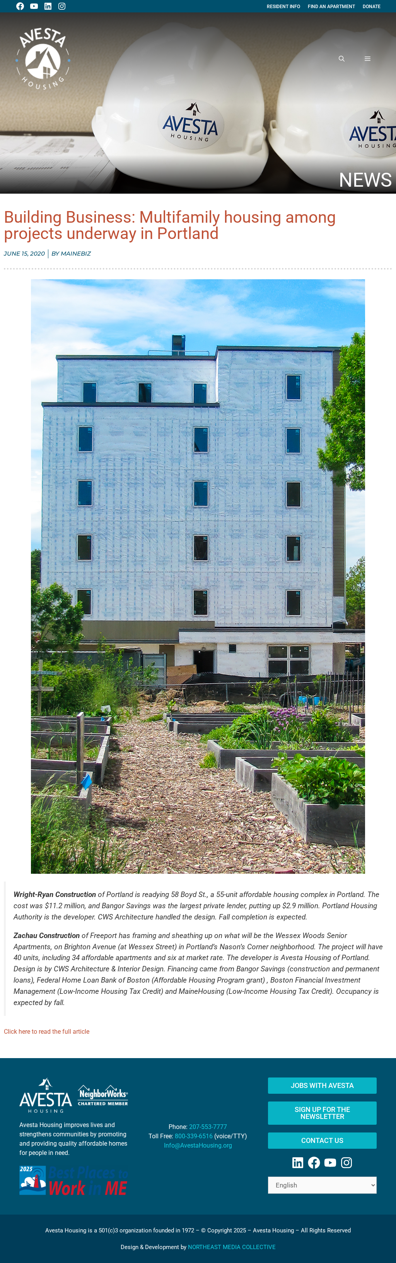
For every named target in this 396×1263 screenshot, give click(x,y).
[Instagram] (346, 1162)
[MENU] (368, 59)
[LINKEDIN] (48, 6)
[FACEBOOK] (20, 6)
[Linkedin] (298, 1162)
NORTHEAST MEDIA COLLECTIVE (232, 1247)
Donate (372, 6)
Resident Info (283, 6)
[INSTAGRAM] (62, 6)
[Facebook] (314, 1162)
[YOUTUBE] (34, 6)
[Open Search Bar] (342, 59)
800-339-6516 (194, 1136)
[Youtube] (330, 1162)
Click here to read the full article (46, 1031)
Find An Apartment (331, 6)
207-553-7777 (208, 1127)
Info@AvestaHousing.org (198, 1145)
